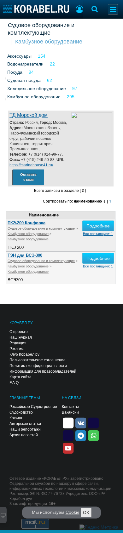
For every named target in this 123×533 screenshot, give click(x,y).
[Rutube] (93, 422)
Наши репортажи (25, 429)
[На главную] (36, 9)
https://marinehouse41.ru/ (31, 165)
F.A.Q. (14, 383)
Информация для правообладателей (42, 371)
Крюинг (15, 418)
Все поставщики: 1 (98, 234)
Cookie (72, 512)
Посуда (14, 72)
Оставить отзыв (28, 177)
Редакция (17, 343)
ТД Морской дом (28, 115)
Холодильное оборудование (36, 88)
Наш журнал (20, 337)
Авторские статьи (25, 423)
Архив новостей (23, 435)
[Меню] (113, 9)
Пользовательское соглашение (37, 360)
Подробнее (98, 225)
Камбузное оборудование (48, 41)
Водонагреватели (25, 63)
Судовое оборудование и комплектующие (41, 29)
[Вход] (79, 10)
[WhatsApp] (93, 435)
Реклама (17, 349)
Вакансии (70, 412)
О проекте (18, 332)
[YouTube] (68, 447)
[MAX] (68, 435)
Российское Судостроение (33, 406)
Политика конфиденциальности (38, 366)
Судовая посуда (24, 80)
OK (86, 512)
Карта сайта (20, 377)
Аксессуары (19, 56)
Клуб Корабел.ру (24, 354)
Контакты (70, 406)
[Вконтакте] (80, 422)
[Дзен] (68, 422)
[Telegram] (80, 435)
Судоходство (21, 412)
